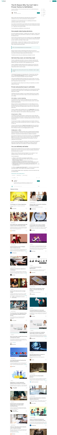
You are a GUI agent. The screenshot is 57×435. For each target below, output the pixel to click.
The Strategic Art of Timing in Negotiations (18, 204)
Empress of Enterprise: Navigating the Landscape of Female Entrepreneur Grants (37, 420)
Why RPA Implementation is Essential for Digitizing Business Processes (37, 355)
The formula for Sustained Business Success (38, 246)
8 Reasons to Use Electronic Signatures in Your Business (18, 269)
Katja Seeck (13, 366)
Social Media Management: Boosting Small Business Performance (18, 361)
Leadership (31, 330)
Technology (31, 352)
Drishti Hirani (15, 388)
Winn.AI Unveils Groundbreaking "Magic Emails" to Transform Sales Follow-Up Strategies (37, 289)
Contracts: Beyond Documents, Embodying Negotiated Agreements (38, 398)
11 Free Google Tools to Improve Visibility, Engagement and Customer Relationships (37, 225)
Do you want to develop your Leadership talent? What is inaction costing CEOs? (37, 333)
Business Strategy (25, 175)
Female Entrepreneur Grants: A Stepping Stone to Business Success (17, 247)
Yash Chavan (13, 230)
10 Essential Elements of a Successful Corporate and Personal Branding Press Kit (38, 311)
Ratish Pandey (33, 251)
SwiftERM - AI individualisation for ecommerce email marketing (18, 297)
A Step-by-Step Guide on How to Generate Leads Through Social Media (18, 427)
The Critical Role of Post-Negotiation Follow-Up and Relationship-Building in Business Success (18, 314)
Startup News (33, 294)
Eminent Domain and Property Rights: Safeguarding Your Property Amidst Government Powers (17, 405)
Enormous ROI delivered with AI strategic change (17, 292)
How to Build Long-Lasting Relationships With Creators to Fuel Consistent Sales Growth (18, 225)
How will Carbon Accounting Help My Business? (36, 376)
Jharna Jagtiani (33, 403)
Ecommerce (13, 175)
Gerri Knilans (33, 230)
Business (31, 244)
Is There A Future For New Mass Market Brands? (35, 268)
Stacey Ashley (33, 338)
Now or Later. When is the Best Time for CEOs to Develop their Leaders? (18, 337)
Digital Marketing (19, 175)
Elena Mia (32, 359)
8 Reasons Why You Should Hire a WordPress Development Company (38, 205)
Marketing (31, 308)
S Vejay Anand (33, 272)
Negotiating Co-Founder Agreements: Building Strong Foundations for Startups (17, 383)
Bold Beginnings (33, 425)
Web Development (32, 202)
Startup (12, 380)
